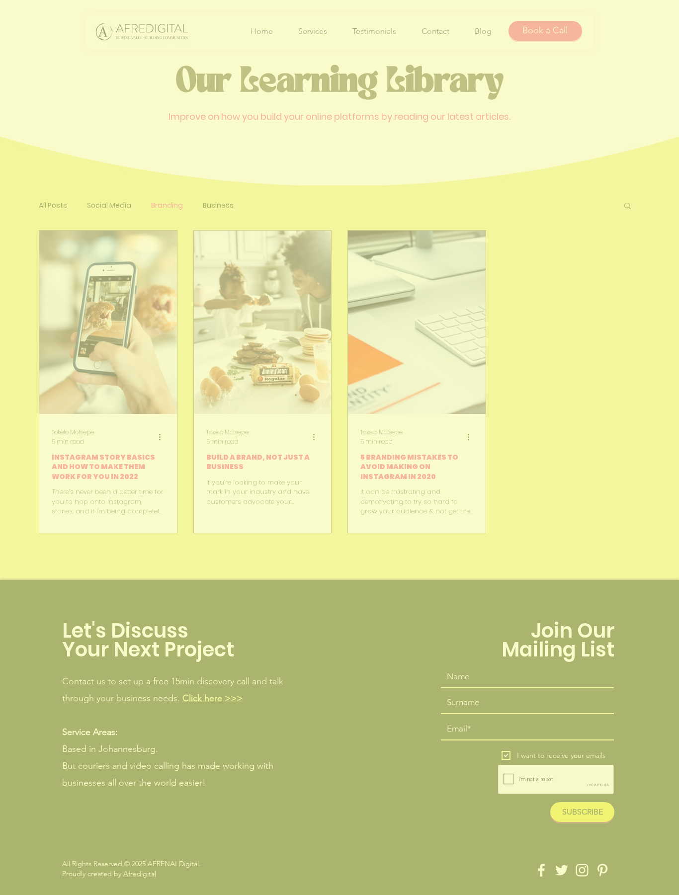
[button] (478, 317)
